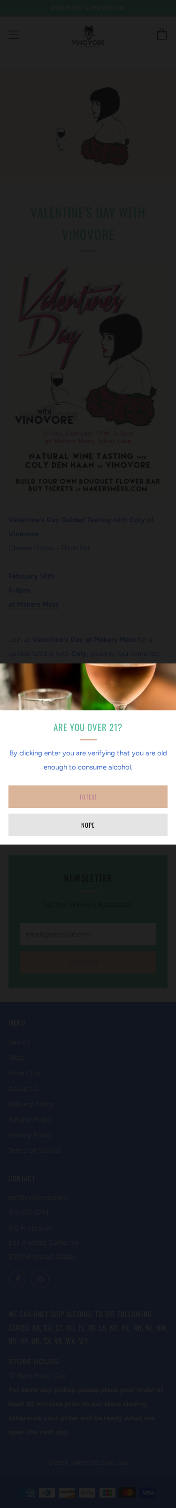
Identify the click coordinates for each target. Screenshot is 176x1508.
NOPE (88, 825)
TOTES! (88, 796)
